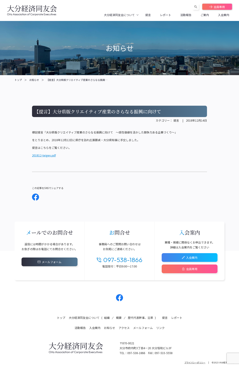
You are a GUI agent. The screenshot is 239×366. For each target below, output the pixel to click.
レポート (176, 318)
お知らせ (34, 80)
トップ (18, 80)
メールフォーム (51, 262)
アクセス (124, 328)
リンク (160, 328)
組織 (107, 318)
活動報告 (80, 328)
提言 (176, 120)
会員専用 (219, 7)
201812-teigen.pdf (44, 155)
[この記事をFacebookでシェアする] (35, 197)
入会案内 (191, 257)
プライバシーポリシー (194, 362)
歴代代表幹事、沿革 (140, 318)
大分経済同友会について (84, 318)
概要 (119, 318)
